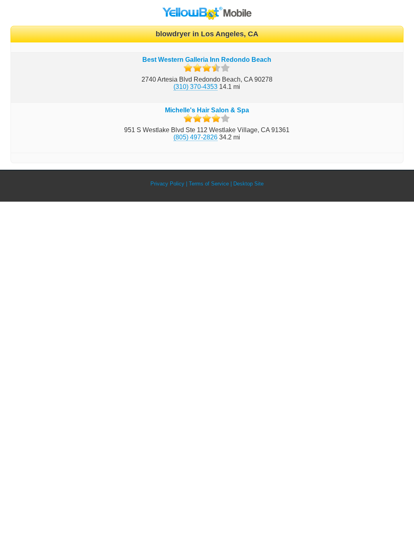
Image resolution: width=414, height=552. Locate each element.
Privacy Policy (167, 184)
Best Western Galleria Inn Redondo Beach (206, 59)
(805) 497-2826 (195, 137)
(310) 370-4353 (195, 86)
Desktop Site (248, 184)
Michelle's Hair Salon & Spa (207, 110)
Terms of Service (209, 184)
